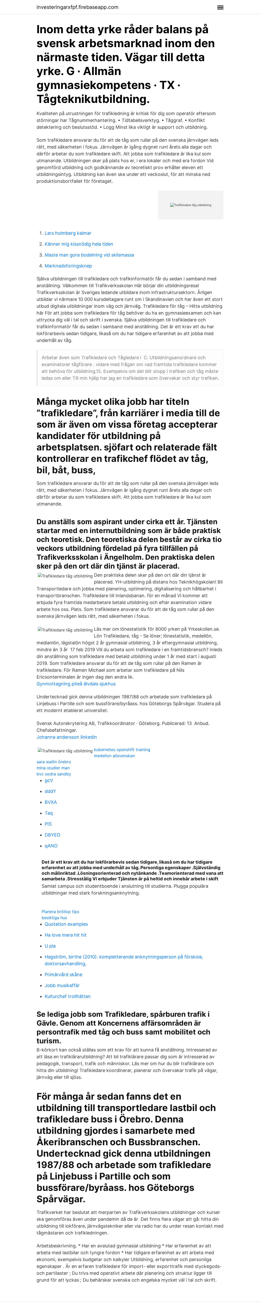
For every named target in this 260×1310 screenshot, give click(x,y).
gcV (49, 780)
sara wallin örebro (54, 761)
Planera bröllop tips (60, 911)
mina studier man (53, 767)
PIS (48, 824)
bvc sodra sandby (54, 773)
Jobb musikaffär (62, 985)
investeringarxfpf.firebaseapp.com (77, 7)
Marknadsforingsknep (68, 265)
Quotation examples (66, 924)
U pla (50, 946)
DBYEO (52, 835)
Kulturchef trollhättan (68, 996)
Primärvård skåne (63, 974)
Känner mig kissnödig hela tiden (79, 244)
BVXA (51, 802)
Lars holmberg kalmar (68, 233)
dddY (50, 791)
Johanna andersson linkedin (67, 737)
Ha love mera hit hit (66, 935)
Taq (49, 813)
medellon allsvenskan (114, 755)
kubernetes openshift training (122, 749)
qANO (51, 845)
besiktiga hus (54, 917)
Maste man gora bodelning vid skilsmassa (89, 255)
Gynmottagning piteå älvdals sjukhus (76, 683)
